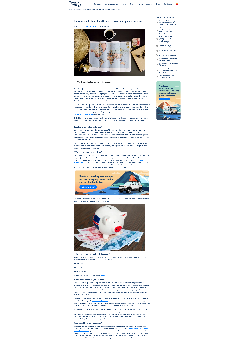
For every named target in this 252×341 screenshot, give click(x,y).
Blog (158, 4)
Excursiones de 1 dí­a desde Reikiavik (166, 76)
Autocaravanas (111, 4)
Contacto (168, 4)
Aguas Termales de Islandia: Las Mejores (166, 46)
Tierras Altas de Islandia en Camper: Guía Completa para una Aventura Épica (168, 39)
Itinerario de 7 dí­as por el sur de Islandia (168, 59)
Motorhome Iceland (75, 4)
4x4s (124, 4)
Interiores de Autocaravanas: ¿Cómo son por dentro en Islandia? (167, 30)
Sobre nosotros (145, 4)
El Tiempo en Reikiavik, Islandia (167, 51)
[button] (178, 4)
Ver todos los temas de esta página (94, 81)
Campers (97, 4)
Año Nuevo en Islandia (167, 55)
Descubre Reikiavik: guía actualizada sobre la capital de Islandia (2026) (168, 22)
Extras (132, 4)
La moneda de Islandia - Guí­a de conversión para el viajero (168, 70)
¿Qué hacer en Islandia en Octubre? (168, 64)
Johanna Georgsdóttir (90, 26)
